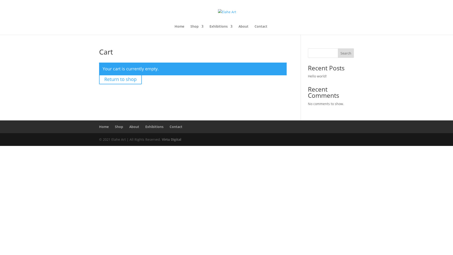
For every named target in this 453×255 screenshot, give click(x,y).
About (243, 27)
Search (345, 53)
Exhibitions (219, 27)
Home (179, 27)
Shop (194, 27)
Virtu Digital (171, 139)
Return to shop (120, 79)
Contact (261, 27)
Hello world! (317, 76)
